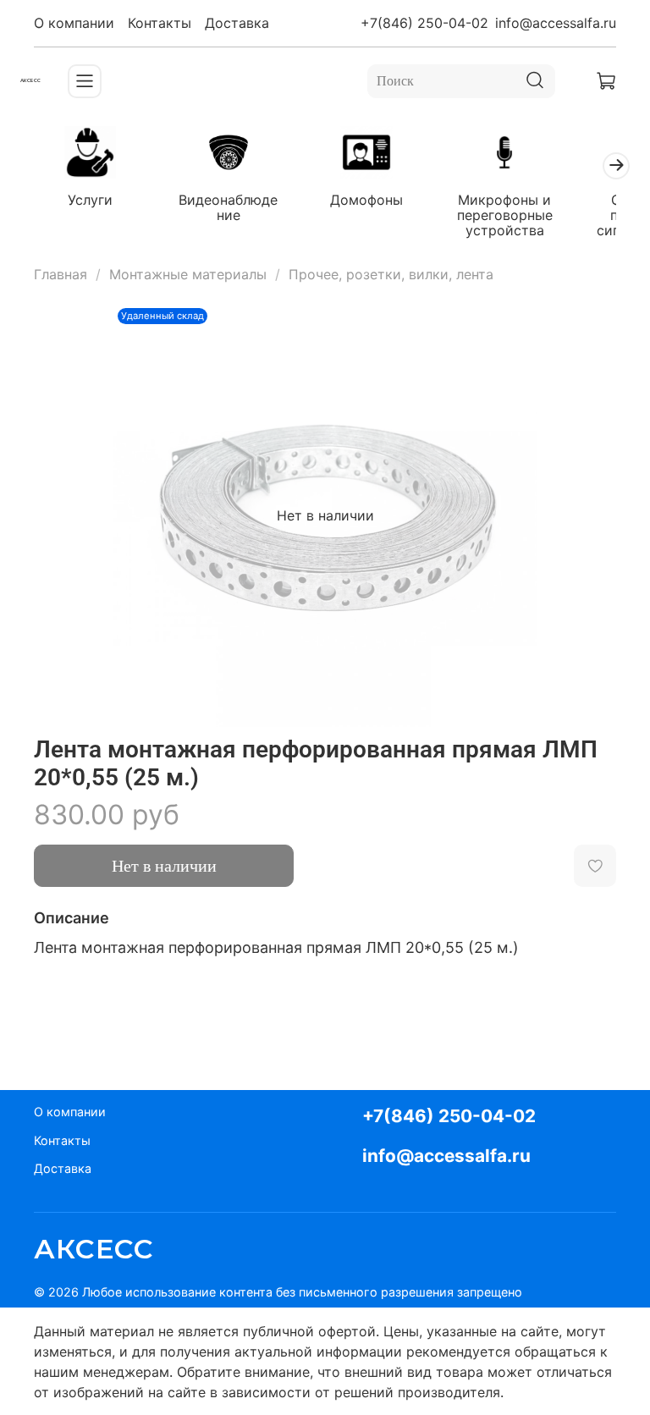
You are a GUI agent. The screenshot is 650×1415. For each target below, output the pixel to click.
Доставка (237, 22)
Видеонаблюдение (228, 207)
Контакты (159, 22)
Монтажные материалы (188, 274)
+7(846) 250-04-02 (424, 22)
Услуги (90, 199)
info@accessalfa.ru (555, 22)
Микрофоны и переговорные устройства (505, 215)
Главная (60, 274)
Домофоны (366, 199)
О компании (74, 22)
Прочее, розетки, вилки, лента (391, 274)
